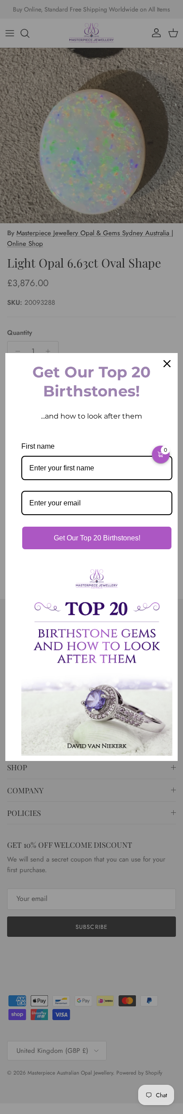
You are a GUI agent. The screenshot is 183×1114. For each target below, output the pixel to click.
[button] (161, 454)
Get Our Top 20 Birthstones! (97, 538)
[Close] (167, 363)
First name (38, 446)
